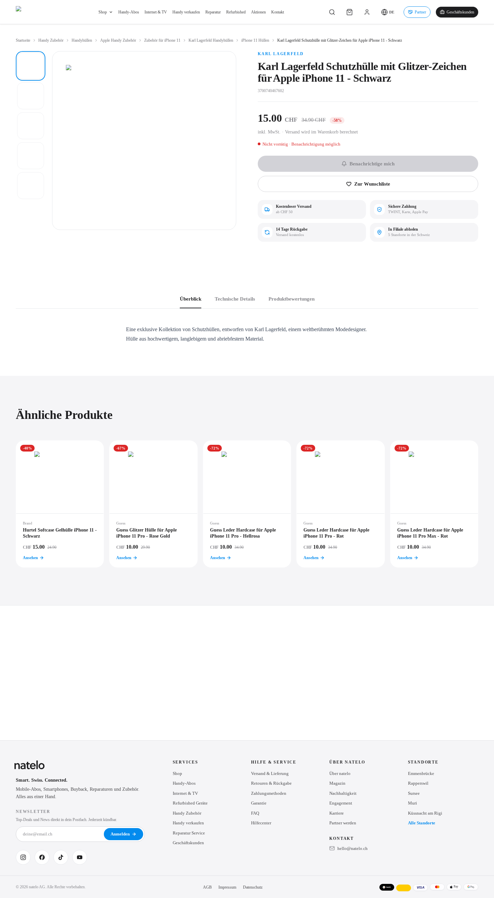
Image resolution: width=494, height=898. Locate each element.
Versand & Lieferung (270, 773)
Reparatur (213, 12)
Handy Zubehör (51, 40)
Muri (412, 803)
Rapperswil (418, 783)
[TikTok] (60, 857)
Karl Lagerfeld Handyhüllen (211, 40)
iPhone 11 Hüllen (255, 40)
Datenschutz (252, 887)
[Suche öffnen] (332, 12)
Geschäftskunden (460, 12)
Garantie (258, 803)
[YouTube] (79, 857)
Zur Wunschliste (372, 184)
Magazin (337, 783)
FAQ (255, 813)
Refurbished (236, 12)
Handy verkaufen (186, 12)
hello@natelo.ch (352, 848)
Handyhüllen (82, 40)
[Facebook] (42, 857)
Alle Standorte (421, 822)
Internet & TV (156, 12)
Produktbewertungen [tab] (292, 299)
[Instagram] (23, 857)
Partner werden (342, 822)
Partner (420, 12)
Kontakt (277, 12)
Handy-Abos (128, 12)
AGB (207, 887)
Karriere (336, 813)
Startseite (23, 40)
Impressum (227, 887)
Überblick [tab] (190, 299)
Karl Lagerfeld (281, 53)
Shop (102, 12)
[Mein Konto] (367, 12)
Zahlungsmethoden (268, 793)
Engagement (340, 803)
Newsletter (33, 811)
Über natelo (340, 773)
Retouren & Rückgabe (271, 783)
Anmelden (120, 833)
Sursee (414, 793)
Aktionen (258, 12)
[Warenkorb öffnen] (349, 12)
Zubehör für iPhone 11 (162, 40)
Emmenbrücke (421, 773)
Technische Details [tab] (235, 299)
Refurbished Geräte (190, 803)
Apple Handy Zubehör (118, 40)
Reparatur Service (189, 832)
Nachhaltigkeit (343, 793)
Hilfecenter (261, 822)
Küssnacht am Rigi (425, 813)
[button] (387, 12)
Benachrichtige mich (372, 163)
